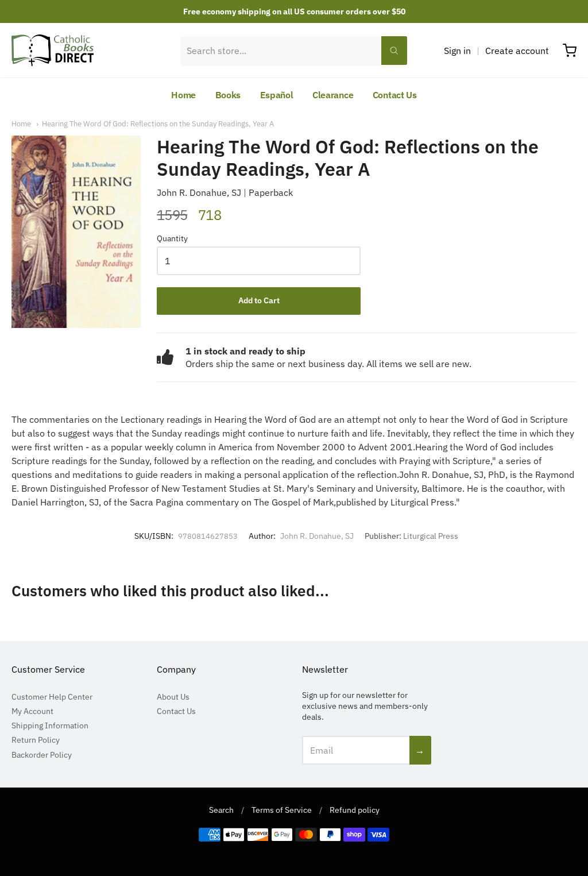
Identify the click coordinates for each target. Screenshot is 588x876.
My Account (32, 711)
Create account (517, 50)
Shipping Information (49, 725)
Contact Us (395, 95)
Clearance (332, 95)
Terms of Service (282, 810)
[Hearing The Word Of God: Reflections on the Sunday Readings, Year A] (76, 232)
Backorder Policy (41, 755)
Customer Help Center (51, 697)
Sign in (457, 50)
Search (221, 810)
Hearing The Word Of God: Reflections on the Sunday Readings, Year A (158, 124)
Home (183, 95)
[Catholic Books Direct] (52, 50)
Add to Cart (259, 300)
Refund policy (355, 810)
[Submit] (394, 50)
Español (276, 95)
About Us (173, 697)
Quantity (172, 239)
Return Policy (35, 740)
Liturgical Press (430, 536)
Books (228, 95)
